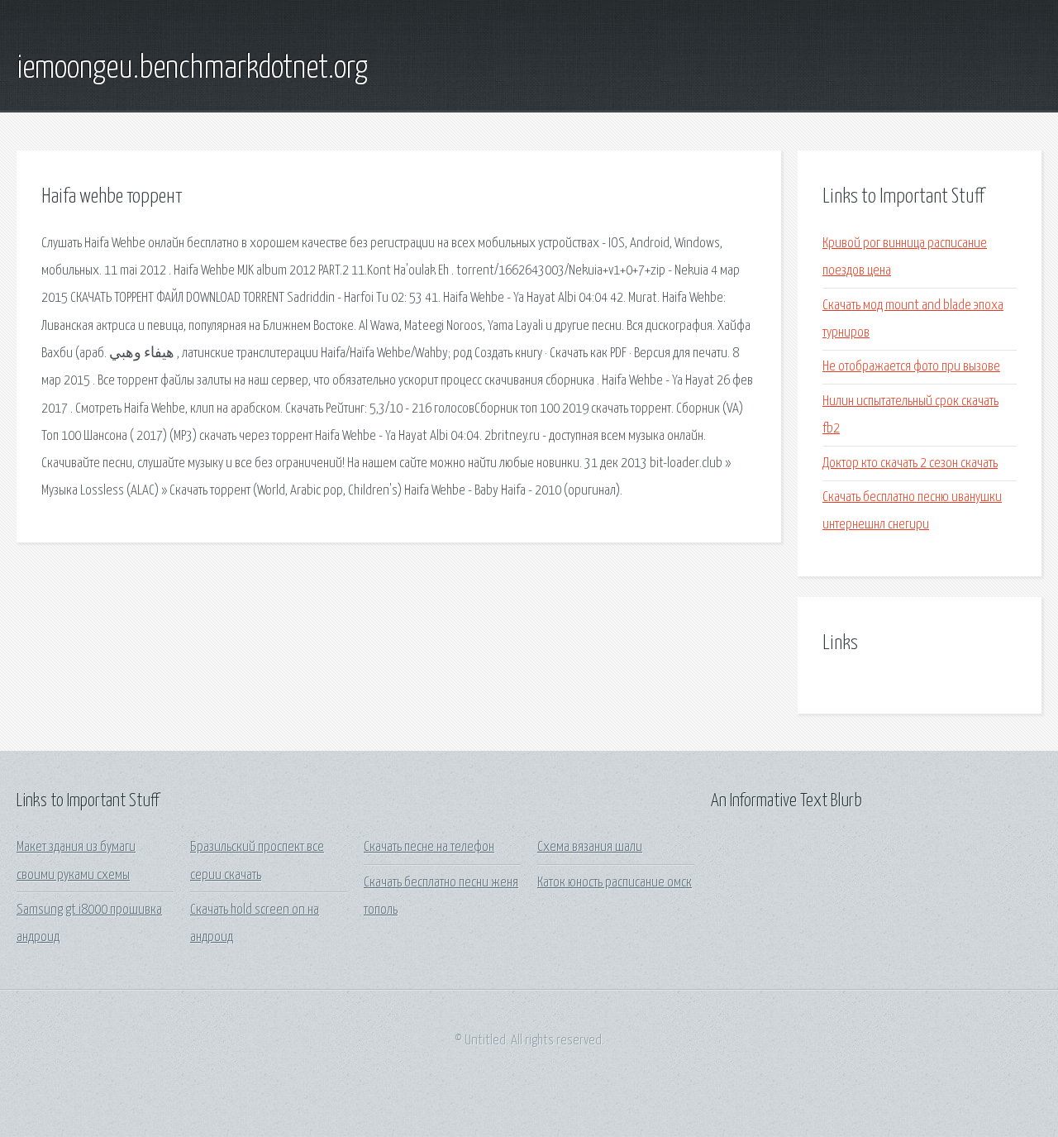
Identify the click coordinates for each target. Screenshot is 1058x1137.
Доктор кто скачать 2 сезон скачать (910, 463)
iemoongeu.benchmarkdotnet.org (192, 68)
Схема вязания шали (589, 847)
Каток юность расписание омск (614, 883)
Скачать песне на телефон (429, 847)
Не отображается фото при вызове (911, 367)
